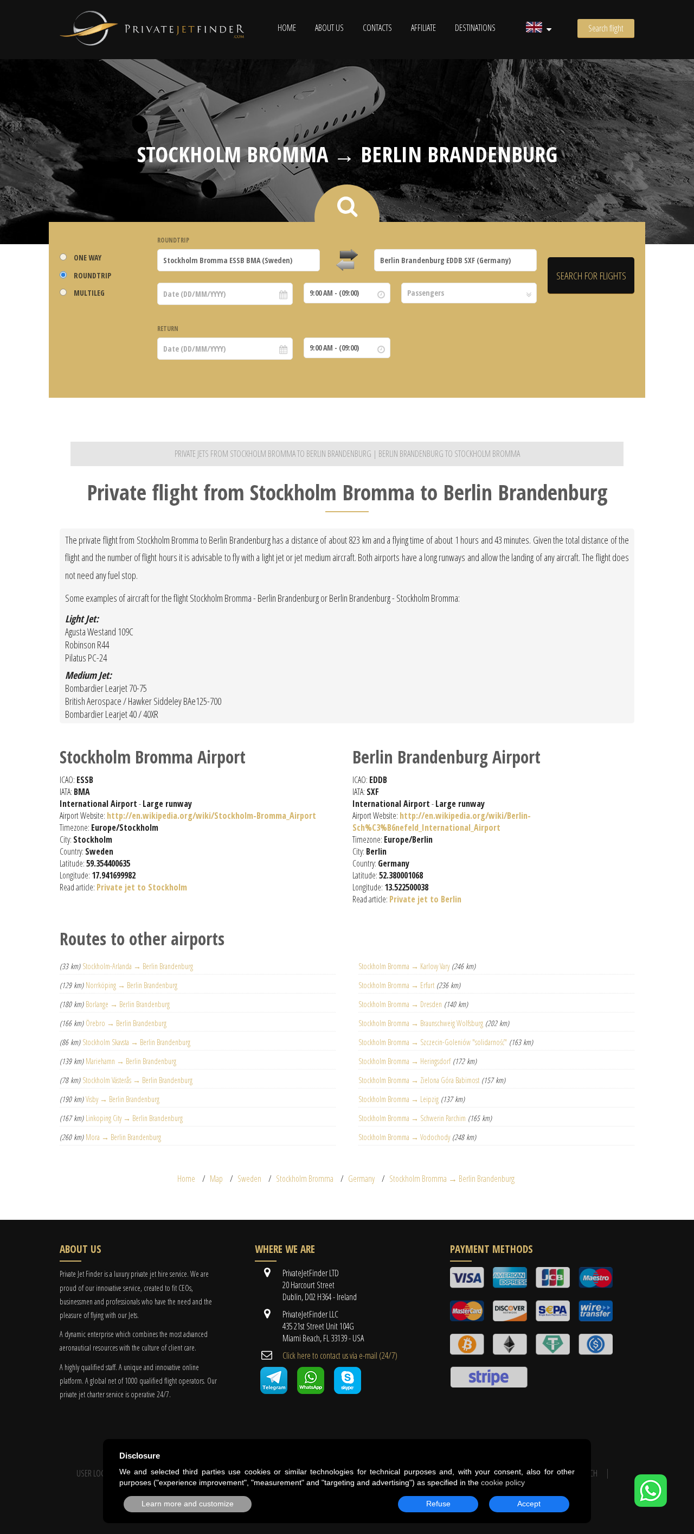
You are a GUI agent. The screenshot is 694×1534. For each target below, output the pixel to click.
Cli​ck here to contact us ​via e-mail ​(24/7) (339, 1355)
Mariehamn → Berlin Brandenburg (131, 1061)
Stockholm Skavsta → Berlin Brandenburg (136, 1042)
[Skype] (347, 1391)
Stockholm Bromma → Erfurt (396, 985)
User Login (94, 1473)
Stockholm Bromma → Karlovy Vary (403, 966)
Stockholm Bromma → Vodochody (404, 1137)
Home (287, 28)
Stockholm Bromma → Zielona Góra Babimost (418, 1080)
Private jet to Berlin (425, 899)
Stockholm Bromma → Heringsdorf (404, 1061)
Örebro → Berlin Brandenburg (126, 1023)
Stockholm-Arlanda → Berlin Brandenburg (137, 966)
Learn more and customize (188, 1503)
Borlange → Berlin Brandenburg (128, 1004)
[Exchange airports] (347, 260)
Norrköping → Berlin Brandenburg (131, 985)
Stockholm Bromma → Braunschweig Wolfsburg (420, 1023)
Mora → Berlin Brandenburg (123, 1137)
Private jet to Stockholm (142, 887)
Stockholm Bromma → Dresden (400, 1004)
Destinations (475, 28)
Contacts (377, 28)
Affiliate (423, 28)
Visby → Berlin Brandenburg (122, 1099)
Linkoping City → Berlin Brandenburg (134, 1118)
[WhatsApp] (650, 1504)
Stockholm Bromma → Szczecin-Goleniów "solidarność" (432, 1042)
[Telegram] (273, 1391)
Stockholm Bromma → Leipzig (398, 1099)
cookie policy (503, 1482)
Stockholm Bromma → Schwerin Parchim (412, 1118)
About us (329, 28)
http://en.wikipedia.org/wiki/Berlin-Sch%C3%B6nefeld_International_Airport (441, 821)
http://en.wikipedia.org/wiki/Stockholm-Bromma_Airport (211, 816)
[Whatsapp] (310, 1391)
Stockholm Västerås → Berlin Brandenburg (137, 1080)
